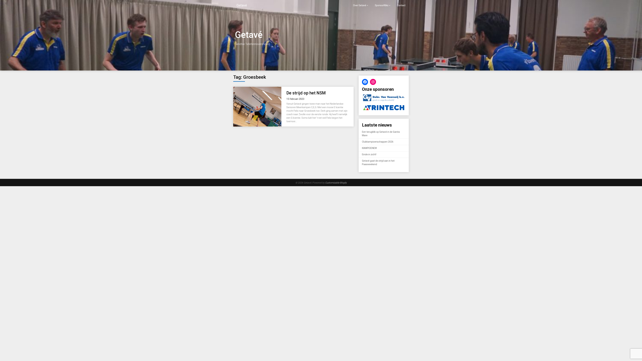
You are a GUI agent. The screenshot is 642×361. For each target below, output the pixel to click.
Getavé (242, 5)
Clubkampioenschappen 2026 (377, 141)
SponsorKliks (381, 5)
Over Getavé (359, 5)
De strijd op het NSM (306, 93)
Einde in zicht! (369, 154)
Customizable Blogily (336, 182)
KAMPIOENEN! (369, 148)
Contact (401, 5)
